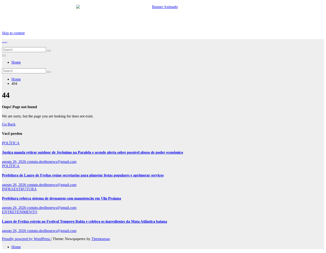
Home (16, 62)
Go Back (9, 124)
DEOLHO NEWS (4, 42)
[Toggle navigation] (4, 55)
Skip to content (13, 33)
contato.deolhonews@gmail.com (51, 162)
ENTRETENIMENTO (19, 212)
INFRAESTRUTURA (19, 189)
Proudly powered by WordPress (26, 239)
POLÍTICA (11, 143)
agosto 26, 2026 (14, 162)
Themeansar (100, 239)
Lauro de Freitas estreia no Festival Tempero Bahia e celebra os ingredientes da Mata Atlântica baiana (84, 221)
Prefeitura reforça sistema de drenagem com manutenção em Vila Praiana (61, 198)
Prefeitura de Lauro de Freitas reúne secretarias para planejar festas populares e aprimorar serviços (83, 175)
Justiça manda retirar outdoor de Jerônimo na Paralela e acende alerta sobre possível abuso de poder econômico (92, 152)
